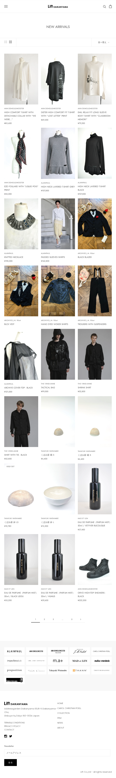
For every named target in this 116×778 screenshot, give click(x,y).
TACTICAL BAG (48, 387)
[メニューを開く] (6, 6)
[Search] (104, 6)
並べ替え (102, 42)
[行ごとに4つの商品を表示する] (10, 42)
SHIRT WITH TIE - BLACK (15, 454)
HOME (60, 703)
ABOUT (60, 727)
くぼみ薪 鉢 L (47, 522)
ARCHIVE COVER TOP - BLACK (18, 387)
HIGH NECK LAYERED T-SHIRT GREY (58, 186)
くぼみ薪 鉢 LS (11, 522)
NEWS (60, 722)
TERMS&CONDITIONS (14, 722)
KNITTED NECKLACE (13, 257)
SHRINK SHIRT (84, 387)
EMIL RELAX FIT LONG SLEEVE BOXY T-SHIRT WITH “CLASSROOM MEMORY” (94, 116)
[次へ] (80, 619)
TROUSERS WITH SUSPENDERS (92, 324)
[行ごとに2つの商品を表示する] (5, 42)
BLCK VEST (9, 324)
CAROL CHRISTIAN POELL (69, 708)
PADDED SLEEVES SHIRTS (53, 257)
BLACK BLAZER (85, 257)
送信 (10, 762)
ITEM (59, 717)
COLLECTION (63, 713)
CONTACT (9, 729)
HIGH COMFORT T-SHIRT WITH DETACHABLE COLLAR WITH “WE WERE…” (20, 116)
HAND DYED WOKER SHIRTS (54, 324)
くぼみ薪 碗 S (47, 454)
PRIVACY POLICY (12, 726)
